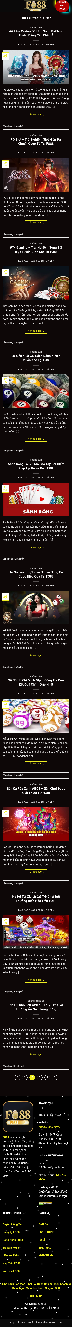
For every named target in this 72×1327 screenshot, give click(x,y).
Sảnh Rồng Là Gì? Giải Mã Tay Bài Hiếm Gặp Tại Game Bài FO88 (36, 466)
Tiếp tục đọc (36, 114)
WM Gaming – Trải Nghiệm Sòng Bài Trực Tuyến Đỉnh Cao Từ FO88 (36, 250)
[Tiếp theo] (55, 1077)
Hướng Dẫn (36, 27)
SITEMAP (36, 1296)
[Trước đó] (17, 1077)
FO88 (6, 1137)
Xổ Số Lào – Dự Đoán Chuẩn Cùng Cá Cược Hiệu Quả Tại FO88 (36, 574)
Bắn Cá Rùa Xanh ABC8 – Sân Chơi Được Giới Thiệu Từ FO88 (36, 791)
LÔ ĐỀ (42, 1240)
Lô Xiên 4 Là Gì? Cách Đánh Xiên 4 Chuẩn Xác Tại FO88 (36, 358)
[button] (5, 6)
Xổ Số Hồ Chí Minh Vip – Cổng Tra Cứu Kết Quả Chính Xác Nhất (36, 682)
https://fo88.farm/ (49, 1126)
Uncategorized (36, 1001)
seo (49, 18)
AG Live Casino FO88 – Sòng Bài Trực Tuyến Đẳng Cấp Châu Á (36, 33)
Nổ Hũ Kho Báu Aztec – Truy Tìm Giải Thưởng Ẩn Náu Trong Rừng (36, 1007)
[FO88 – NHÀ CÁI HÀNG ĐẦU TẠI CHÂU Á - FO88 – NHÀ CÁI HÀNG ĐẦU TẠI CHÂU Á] (36, 6)
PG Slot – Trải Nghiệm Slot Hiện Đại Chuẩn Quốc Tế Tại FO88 (36, 142)
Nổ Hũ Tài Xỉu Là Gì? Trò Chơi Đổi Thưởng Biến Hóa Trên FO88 (36, 899)
